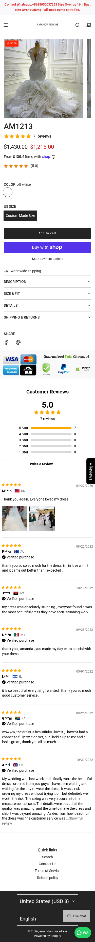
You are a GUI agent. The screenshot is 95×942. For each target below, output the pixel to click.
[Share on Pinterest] (18, 343)
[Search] (77, 25)
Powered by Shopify (47, 936)
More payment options (47, 259)
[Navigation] (5, 25)
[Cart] (88, 25)
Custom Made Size (20, 216)
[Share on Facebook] (6, 343)
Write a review (41, 464)
